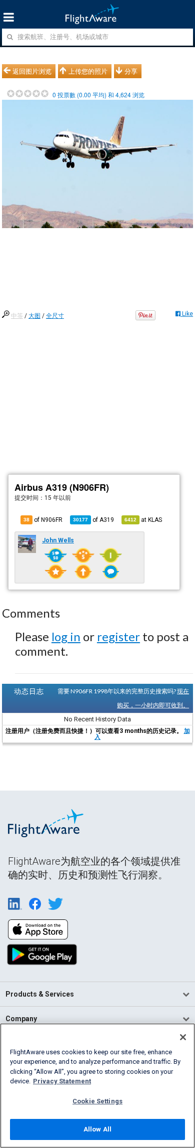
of (93, 519)
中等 (17, 315)
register (118, 636)
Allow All (98, 1129)
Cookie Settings (97, 1101)
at (143, 519)
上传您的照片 (88, 71)
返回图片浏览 (32, 71)
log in (66, 636)
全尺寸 (55, 315)
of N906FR (43, 519)
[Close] (183, 1037)
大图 (34, 315)
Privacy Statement (62, 1081)
